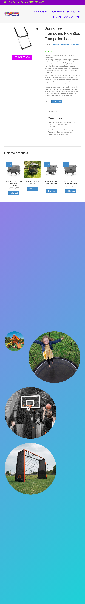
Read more (51, 191)
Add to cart (57, 101)
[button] (22, 57)
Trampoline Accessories (61, 44)
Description (53, 111)
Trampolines (74, 44)
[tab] (52, 111)
